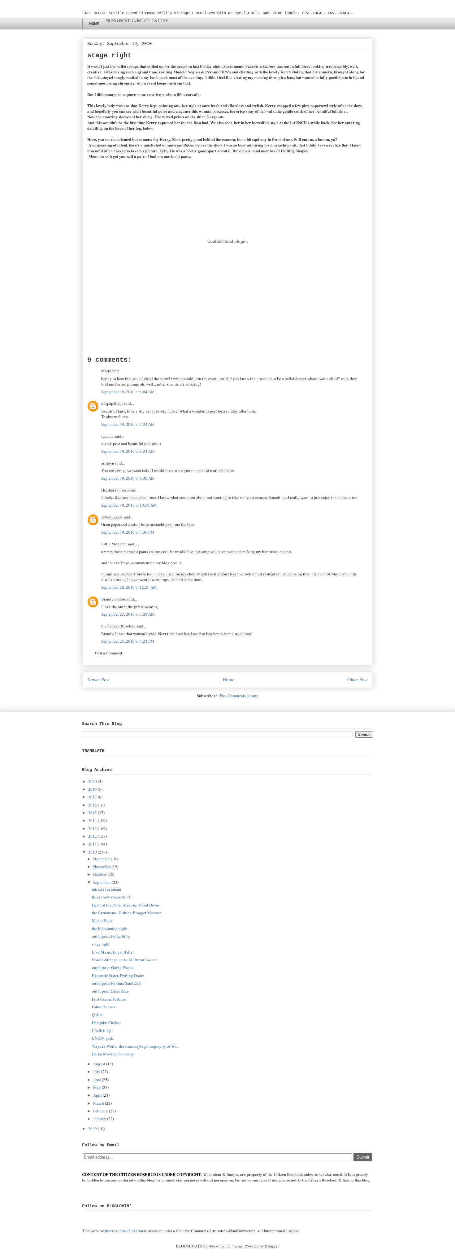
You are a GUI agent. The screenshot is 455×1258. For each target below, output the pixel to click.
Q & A (97, 1014)
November (101, 866)
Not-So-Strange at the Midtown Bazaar (124, 960)
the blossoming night (110, 928)
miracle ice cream (106, 889)
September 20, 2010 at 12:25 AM (129, 587)
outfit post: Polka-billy (111, 936)
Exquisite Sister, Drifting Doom (118, 975)
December (101, 859)
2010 (92, 852)
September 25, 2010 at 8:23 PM (127, 641)
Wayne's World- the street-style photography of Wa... (135, 1046)
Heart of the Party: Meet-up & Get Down (125, 905)
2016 (92, 805)
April (97, 1095)
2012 (92, 836)
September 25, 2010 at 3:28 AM (128, 614)
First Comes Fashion (109, 999)
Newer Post (98, 679)
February (100, 1111)
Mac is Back (102, 920)
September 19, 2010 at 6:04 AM (128, 392)
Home (228, 679)
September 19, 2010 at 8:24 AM (128, 451)
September (102, 882)
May (97, 1087)
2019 (92, 789)
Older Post (357, 679)
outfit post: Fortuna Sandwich (116, 983)
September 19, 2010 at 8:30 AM (128, 478)
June (97, 1079)
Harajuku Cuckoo (107, 1022)
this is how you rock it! (111, 897)
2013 (92, 828)
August (99, 1064)
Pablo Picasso (103, 1007)
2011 (92, 844)
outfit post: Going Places (112, 967)
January (99, 1118)
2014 (92, 820)
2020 (92, 781)
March (98, 1103)
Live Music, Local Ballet (113, 952)
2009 (92, 1128)
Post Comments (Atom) (239, 695)
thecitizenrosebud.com (124, 1231)
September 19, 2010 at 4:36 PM (127, 532)
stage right (101, 944)
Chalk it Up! (102, 1030)
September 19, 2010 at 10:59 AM (129, 505)
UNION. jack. (103, 1038)
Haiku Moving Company (113, 1054)
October (99, 874)
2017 (92, 797)
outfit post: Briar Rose (110, 991)
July (96, 1071)
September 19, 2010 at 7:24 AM (128, 424)
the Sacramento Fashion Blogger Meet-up (127, 912)
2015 (92, 812)
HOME (94, 23)
